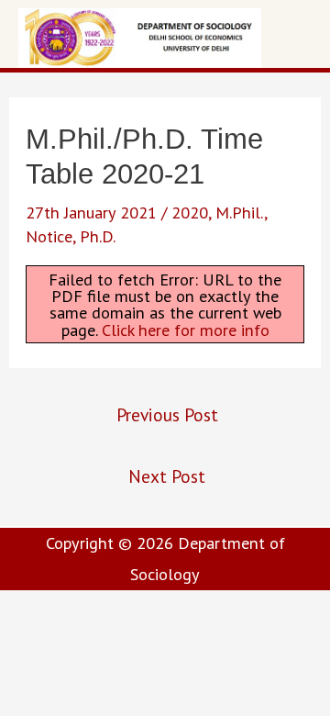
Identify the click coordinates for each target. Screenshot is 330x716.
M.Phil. (239, 212)
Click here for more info (186, 330)
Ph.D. (98, 236)
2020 (189, 212)
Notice (49, 236)
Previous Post (167, 414)
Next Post (166, 475)
